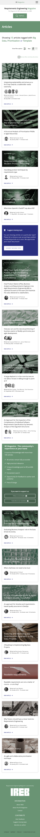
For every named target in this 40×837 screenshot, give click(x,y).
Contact (20, 810)
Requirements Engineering (20, 9)
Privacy (19, 832)
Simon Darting (32, 431)
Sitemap (6, 832)
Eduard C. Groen (14, 95)
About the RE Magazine (20, 807)
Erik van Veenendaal (21, 725)
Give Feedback (20, 819)
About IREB (20, 805)
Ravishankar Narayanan (21, 651)
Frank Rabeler (19, 688)
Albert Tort (18, 610)
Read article (7, 104)
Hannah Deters (23, 95)
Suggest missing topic (13, 248)
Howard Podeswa (20, 297)
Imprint (13, 832)
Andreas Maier (23, 431)
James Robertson (25, 342)
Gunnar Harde (19, 138)
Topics (21, 16)
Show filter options (17, 48)
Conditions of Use (29, 832)
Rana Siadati (13, 389)
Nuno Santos (18, 176)
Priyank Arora (19, 536)
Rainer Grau (18, 762)
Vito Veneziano (29, 389)
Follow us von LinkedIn (19, 496)
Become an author (20, 825)
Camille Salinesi (19, 212)
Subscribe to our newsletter (19, 501)
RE (20, 2)
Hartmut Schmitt (9, 97)
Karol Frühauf (19, 572)
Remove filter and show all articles (29, 57)
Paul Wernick (21, 389)
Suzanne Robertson (15, 342)
